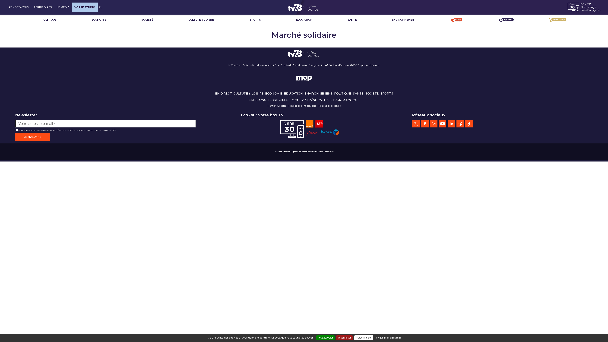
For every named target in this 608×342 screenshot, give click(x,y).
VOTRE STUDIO (84, 7)
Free (583, 10)
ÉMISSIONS (257, 100)
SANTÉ (352, 19)
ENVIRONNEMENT (404, 19)
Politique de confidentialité (302, 105)
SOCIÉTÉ (147, 19)
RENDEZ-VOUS (19, 7)
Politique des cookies (329, 105)
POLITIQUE (49, 19)
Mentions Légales (276, 105)
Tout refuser (344, 337)
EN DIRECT (223, 93)
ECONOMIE (99, 19)
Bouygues (593, 10)
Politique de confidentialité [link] (388, 337)
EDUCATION (304, 19)
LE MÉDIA (63, 7)
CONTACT (351, 100)
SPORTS (255, 19)
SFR (583, 7)
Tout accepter (325, 337)
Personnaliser (364, 337)
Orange (591, 7)
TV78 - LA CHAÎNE (303, 100)
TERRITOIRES (43, 7)
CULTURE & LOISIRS (201, 19)
